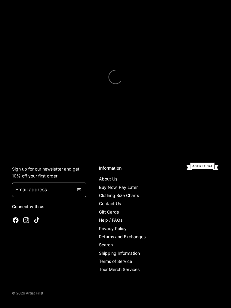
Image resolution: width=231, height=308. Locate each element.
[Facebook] (15, 220)
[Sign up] (79, 189)
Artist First (34, 293)
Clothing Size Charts (119, 195)
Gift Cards (109, 211)
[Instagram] (26, 220)
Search (106, 244)
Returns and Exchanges (122, 236)
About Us (108, 178)
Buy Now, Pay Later (118, 187)
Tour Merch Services (119, 269)
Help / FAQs (110, 220)
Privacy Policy (113, 228)
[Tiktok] (36, 220)
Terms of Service (115, 261)
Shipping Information (119, 253)
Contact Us (110, 203)
